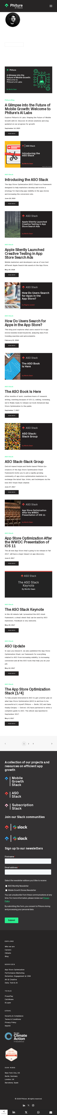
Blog (6, 956)
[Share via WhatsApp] (38, 1112)
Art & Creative (11, 979)
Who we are (10, 947)
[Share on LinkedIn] (14, 1112)
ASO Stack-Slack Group (24, 462)
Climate (8, 953)
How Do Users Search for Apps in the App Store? (25, 323)
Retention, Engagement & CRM (18, 976)
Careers (8, 950)
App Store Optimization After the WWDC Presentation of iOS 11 (28, 542)
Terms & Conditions (13, 1019)
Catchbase (9, 999)
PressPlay (9, 996)
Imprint (8, 1026)
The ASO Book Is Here (23, 392)
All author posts (14, 44)
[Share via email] (51, 1112)
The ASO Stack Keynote (24, 610)
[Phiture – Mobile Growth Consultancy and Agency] (14, 6)
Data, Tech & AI (11, 983)
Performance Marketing (14, 973)
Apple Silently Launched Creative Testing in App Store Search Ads (24, 253)
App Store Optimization (14, 970)
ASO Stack (9, 174)
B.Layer (8, 1003)
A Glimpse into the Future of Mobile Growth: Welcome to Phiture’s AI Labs (28, 109)
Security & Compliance (14, 1016)
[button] (51, 6)
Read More (11, 133)
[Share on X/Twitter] (26, 1112)
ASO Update (15, 646)
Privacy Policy (10, 1022)
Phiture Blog (9, 100)
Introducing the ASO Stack (26, 180)
